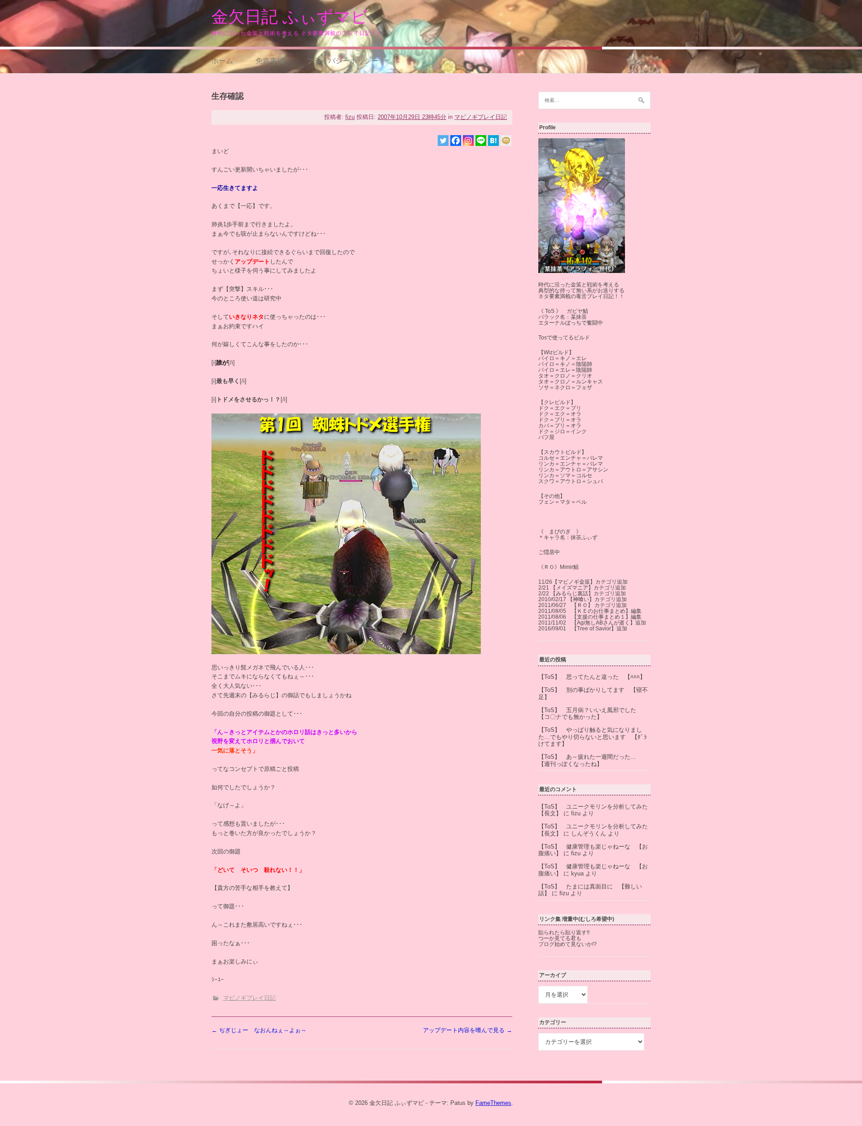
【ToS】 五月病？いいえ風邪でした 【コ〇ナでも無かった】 (590, 714)
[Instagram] (468, 140)
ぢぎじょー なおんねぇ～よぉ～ (259, 1030)
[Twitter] (443, 140)
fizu (350, 117)
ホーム (222, 60)
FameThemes (493, 1103)
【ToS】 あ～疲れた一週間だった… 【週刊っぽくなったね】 (590, 760)
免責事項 (269, 60)
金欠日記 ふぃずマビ (289, 17)
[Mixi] (506, 140)
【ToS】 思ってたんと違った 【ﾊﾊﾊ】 (592, 676)
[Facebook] (455, 140)
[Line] (480, 140)
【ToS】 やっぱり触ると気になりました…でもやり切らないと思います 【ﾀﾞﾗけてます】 (592, 736)
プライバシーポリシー (342, 60)
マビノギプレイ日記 (480, 117)
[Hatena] (493, 140)
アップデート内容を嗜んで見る (467, 1030)
